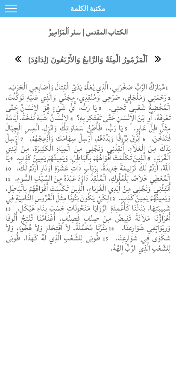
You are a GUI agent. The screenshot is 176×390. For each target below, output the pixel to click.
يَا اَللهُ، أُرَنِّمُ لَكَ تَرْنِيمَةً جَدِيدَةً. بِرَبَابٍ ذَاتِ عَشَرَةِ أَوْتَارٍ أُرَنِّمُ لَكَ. (88, 163)
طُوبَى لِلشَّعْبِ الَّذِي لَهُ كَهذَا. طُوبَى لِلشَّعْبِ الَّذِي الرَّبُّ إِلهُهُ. (88, 243)
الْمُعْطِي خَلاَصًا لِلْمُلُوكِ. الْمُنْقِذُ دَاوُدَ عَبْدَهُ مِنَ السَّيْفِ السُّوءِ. (92, 178)
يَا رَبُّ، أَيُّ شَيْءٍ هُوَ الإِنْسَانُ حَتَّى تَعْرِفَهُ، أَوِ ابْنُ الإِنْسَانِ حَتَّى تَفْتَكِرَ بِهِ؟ (88, 112)
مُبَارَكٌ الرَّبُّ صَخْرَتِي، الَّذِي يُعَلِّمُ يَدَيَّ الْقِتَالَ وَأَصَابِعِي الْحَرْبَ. (85, 87)
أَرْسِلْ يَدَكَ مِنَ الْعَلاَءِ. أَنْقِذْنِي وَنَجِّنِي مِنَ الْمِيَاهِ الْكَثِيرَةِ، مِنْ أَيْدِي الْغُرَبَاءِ (88, 148)
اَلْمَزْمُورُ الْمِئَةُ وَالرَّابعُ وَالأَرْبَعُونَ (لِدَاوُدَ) (87, 59)
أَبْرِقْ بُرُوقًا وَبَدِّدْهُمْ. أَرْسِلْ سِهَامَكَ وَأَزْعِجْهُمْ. (84, 138)
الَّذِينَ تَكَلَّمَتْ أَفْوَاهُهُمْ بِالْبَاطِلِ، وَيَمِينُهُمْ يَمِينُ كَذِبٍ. (80, 157)
